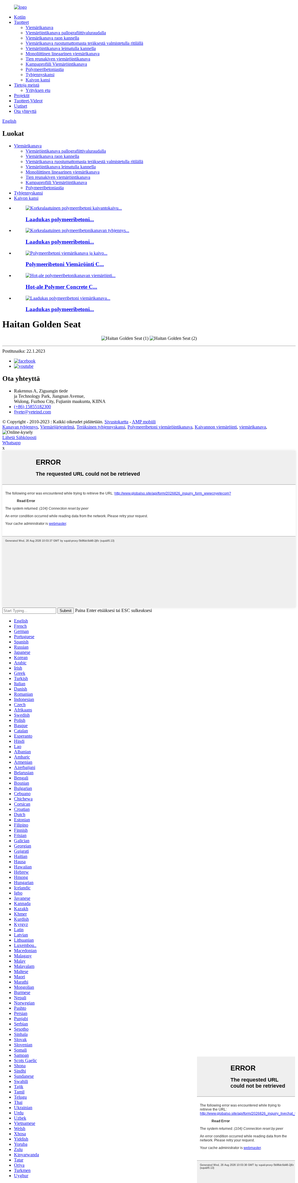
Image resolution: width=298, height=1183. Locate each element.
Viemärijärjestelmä (57, 426)
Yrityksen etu (38, 90)
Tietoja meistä (26, 85)
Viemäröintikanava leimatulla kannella (61, 48)
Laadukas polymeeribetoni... (60, 219)
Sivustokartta (116, 421)
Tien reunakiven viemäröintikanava (58, 58)
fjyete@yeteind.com (32, 411)
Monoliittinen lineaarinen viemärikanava (63, 53)
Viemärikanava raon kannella (52, 37)
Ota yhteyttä (25, 111)
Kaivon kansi (38, 79)
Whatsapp (11, 442)
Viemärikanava (39, 27)
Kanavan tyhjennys (20, 426)
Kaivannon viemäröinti (216, 426)
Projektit (21, 95)
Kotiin (20, 17)
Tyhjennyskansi (40, 74)
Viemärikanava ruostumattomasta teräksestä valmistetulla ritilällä (84, 43)
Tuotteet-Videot (28, 100)
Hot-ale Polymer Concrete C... (61, 287)
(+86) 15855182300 (32, 406)
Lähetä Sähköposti (19, 437)
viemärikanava (252, 426)
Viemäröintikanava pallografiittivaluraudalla (66, 32)
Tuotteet (21, 22)
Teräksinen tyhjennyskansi (101, 426)
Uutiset (20, 106)
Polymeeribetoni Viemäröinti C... (65, 264)
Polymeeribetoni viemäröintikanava (159, 426)
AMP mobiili (144, 421)
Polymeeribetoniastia (45, 69)
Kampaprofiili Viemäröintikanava (56, 64)
